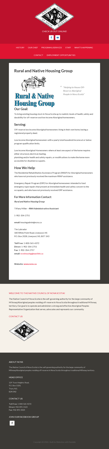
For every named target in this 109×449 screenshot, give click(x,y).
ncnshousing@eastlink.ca (31, 253)
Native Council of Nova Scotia (54, 16)
